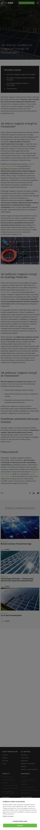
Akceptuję (20, 825)
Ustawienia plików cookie (20, 821)
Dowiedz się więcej (8, 816)
